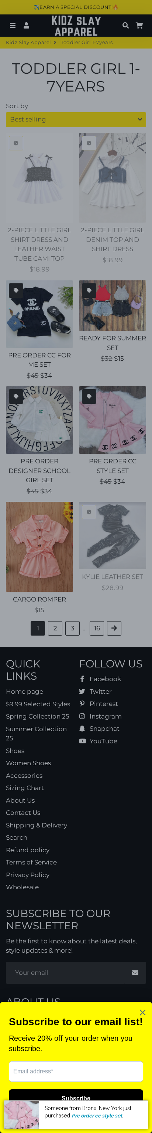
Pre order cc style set (97, 1116)
